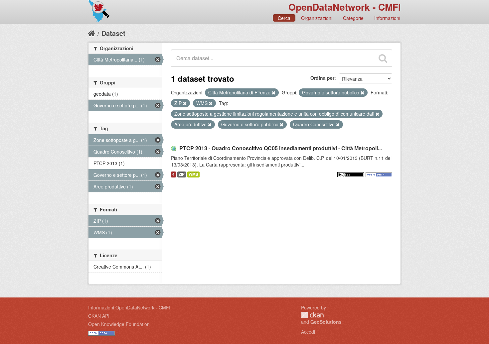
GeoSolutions (326, 321)
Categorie (353, 18)
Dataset (113, 33)
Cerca (284, 18)
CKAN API (98, 315)
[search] (383, 58)
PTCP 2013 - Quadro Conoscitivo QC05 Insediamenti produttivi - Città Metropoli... (280, 148)
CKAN (312, 314)
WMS (193, 174)
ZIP (182, 174)
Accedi (308, 331)
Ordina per (322, 77)
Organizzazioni (316, 18)
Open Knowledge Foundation (119, 324)
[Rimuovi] (273, 92)
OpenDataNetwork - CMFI (344, 7)
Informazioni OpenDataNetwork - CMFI (129, 307)
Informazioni (387, 18)
